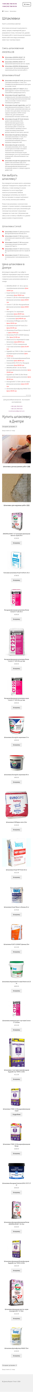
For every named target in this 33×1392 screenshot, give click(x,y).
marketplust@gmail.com (16, 411)
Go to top (28, 395)
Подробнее (16, 1114)
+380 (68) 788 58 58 (9, 4)
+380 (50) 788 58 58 (9, 6)
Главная (6, 11)
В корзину (16, 543)
